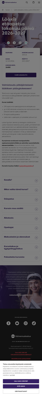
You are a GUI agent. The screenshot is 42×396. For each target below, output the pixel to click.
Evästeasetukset (21, 391)
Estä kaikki (21, 386)
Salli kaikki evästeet (21, 381)
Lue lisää (12, 375)
